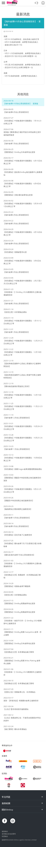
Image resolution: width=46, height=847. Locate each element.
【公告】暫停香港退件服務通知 (16, 709)
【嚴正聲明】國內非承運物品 (15, 729)
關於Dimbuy (7, 809)
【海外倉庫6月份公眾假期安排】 (17, 215)
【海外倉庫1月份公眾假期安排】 (17, 332)
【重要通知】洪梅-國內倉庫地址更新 (18, 195)
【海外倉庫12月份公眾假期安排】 (17, 418)
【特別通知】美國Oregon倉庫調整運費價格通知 (23, 469)
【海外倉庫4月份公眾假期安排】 (17, 243)
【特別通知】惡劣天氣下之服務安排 (18, 535)
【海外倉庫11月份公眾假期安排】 (17, 449)
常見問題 (6, 797)
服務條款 (5, 831)
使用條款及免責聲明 (9, 834)
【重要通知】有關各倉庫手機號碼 (17, 586)
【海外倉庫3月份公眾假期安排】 (17, 272)
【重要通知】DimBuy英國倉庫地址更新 (19, 603)
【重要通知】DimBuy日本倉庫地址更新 (19, 152)
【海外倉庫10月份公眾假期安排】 (17, 517)
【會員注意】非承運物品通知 (15, 312)
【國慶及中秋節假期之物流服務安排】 (19, 500)
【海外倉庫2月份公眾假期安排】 (17, 303)
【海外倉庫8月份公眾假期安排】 (17, 112)
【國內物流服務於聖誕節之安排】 (17, 386)
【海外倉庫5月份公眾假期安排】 (17, 223)
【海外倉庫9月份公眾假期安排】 (17, 526)
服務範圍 (6, 803)
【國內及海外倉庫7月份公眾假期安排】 (19, 555)
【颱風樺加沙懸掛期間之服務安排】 (18, 509)
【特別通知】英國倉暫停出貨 (15, 252)
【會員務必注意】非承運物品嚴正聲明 (19, 652)
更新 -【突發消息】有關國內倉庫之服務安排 (21, 700)
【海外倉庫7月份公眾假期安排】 (17, 143)
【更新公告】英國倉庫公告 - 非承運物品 (19, 692)
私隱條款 (5, 836)
